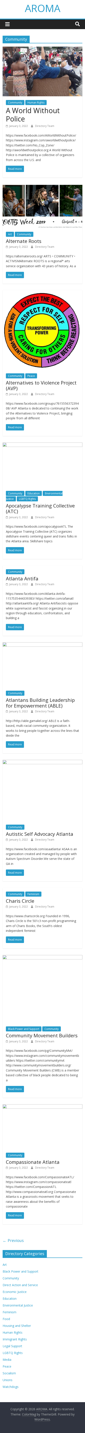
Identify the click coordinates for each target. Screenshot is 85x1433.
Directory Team (44, 126)
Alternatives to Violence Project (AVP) (41, 385)
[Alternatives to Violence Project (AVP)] (43, 292)
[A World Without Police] (43, 49)
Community (15, 102)
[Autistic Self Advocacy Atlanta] (43, 762)
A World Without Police (33, 114)
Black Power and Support (23, 1029)
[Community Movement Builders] (43, 957)
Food (6, 1319)
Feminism (33, 894)
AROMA (42, 8)
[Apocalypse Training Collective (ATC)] (43, 445)
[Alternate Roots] (43, 186)
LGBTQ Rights (27, 499)
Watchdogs (11, 1387)
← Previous (13, 1240)
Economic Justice (15, 1292)
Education (33, 493)
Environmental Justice (18, 1305)
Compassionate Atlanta (33, 1162)
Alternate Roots (23, 241)
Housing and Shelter (17, 1326)
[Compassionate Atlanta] (43, 1107)
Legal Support (12, 1346)
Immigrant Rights (15, 1339)
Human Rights (35, 102)
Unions (7, 1380)
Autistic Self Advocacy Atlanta (39, 834)
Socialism (9, 1373)
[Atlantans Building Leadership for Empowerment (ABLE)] (43, 645)
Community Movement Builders (42, 1035)
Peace (31, 376)
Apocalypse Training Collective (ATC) (40, 508)
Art (10, 234)
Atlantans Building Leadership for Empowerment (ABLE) (40, 703)
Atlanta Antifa (22, 578)
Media (7, 1359)
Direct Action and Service (20, 1285)
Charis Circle (20, 900)
